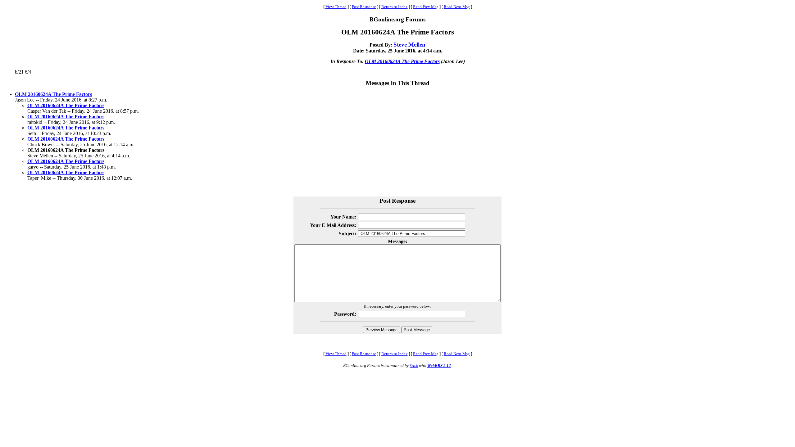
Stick (414, 365)
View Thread (336, 6)
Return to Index (394, 6)
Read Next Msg (457, 6)
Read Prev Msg (425, 6)
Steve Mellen (409, 44)
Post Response (364, 6)
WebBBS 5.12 (439, 365)
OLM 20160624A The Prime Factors (402, 61)
